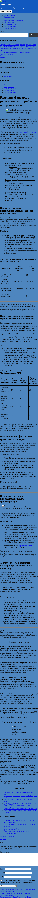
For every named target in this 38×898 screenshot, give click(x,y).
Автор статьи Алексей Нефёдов (16, 198)
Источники (9, 200)
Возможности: (14, 189)
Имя (2, 869)
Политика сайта (9, 15)
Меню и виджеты (6, 11)
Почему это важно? (16, 183)
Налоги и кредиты (10, 28)
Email (2, 873)
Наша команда (9, 17)
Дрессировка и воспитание (13, 21)
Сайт (1, 876)
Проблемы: (13, 167)
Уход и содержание (10, 26)
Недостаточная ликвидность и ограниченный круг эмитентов (16, 173)
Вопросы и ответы (11, 196)
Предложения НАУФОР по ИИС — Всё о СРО (20, 809)
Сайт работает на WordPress (21, 897)
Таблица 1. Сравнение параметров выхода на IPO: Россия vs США (21, 169)
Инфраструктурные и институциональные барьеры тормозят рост (20, 164)
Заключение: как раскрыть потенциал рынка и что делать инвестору (18, 192)
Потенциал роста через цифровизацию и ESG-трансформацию (19, 186)
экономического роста (28, 132)
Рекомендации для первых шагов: (21, 194)
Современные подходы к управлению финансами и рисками (17, 829)
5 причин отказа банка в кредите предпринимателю (18, 45)
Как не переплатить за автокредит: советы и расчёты (18, 46)
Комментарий (5, 852)
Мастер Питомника (21, 837)
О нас (6, 19)
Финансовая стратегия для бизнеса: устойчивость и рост (16, 832)
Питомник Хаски (6, 4)
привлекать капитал (26, 546)
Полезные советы (10, 24)
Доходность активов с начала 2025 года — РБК (20, 803)
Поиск (2, 31)
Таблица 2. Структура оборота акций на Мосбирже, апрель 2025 (22, 177)
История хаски (9, 22)
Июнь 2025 (8, 76)
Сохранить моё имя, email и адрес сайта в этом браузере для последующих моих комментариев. (17, 881)
